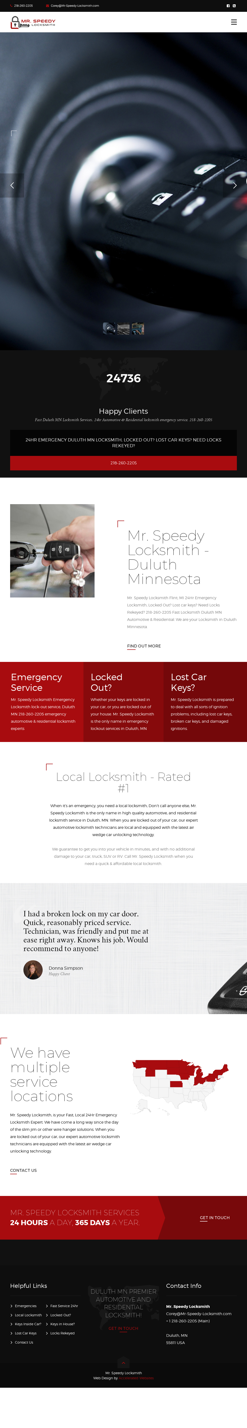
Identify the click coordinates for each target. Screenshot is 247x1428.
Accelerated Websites (123, 1378)
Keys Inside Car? (28, 1324)
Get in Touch (215, 1217)
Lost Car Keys (25, 1333)
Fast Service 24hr (64, 1306)
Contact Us (23, 1170)
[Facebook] (229, 6)
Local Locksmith (28, 1315)
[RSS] (235, 6)
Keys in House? (62, 1324)
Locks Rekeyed (62, 1333)
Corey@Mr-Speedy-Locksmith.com (75, 5)
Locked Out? (60, 1315)
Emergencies (25, 1306)
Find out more (144, 646)
